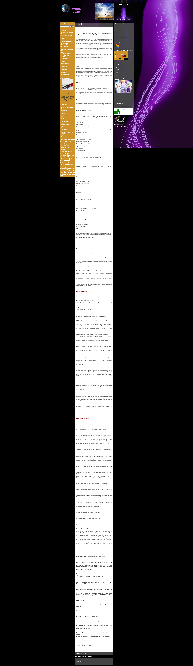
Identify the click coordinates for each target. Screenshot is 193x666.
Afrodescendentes (65, 124)
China (61, 151)
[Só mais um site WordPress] (76, 16)
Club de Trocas (64, 38)
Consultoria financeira (66, 40)
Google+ (117, 66)
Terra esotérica (64, 46)
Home (62, 29)
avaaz (66, 147)
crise (69, 153)
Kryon (71, 164)
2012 (62, 141)
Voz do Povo (63, 52)
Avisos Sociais (66, 55)
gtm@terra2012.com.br (118, 124)
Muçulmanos (64, 110)
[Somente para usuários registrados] (117, 48)
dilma (68, 155)
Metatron (67, 168)
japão (72, 162)
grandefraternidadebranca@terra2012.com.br (120, 103)
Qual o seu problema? (66, 48)
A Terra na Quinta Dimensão (67, 36)
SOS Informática (64, 43)
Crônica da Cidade (65, 74)
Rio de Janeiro (63, 172)
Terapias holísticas (65, 44)
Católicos (63, 113)
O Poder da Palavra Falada (67, 32)
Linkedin (117, 70)
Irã (66, 162)
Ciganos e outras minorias (67, 123)
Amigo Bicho (65, 58)
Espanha (63, 157)
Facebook (118, 61)
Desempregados (64, 130)
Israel (70, 162)
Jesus (62, 164)
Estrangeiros (64, 129)
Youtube (117, 64)
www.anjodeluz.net (119, 38)
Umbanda (63, 119)
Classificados (64, 66)
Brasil (63, 149)
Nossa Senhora (68, 169)
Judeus (62, 118)
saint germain (71, 172)
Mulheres (63, 116)
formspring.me (119, 74)
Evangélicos (63, 115)
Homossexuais (64, 121)
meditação (63, 167)
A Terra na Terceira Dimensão (67, 35)
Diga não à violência (67, 59)
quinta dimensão (69, 171)
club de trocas (67, 151)
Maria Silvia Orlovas (65, 166)
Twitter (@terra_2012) (120, 62)
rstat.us (117, 69)
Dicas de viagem (64, 71)
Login (82, 661)
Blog (62, 33)
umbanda (63, 175)
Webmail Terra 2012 (121, 126)
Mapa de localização (65, 68)
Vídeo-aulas (63, 30)
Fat (62, 126)
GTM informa (64, 69)
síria (65, 174)
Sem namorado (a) (65, 127)
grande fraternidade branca (67, 161)
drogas (72, 155)
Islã (68, 162)
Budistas (63, 112)
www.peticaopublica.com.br (67, 94)
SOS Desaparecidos (67, 56)
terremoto (72, 174)
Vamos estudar (64, 64)
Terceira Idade (64, 136)
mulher (72, 168)
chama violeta (69, 150)
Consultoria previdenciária (67, 41)
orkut (117, 67)
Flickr (117, 72)
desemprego (63, 155)
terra (68, 174)
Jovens (62, 108)
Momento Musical (65, 72)
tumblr (117, 75)
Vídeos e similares (65, 63)
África (72, 175)
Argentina (67, 144)
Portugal (62, 171)
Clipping (63, 61)
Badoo (70, 147)
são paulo (62, 174)
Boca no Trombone (67, 53)
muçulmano (62, 169)
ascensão (64, 146)
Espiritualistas (64, 135)
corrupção (63, 153)
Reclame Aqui (64, 104)
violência (68, 175)
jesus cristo (67, 164)
